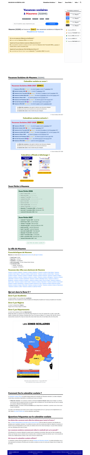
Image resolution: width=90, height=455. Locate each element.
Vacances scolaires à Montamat (21, 278)
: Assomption (29, 232)
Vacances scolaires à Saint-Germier (29, 274)
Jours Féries (35, 18)
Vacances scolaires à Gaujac (54, 275)
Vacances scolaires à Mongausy (45, 277)
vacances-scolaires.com (16, 2)
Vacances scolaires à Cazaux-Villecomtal (17, 285)
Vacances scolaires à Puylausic (21, 280)
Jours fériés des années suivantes (35, 242)
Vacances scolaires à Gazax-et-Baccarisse (53, 285)
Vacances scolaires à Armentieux (16, 283)
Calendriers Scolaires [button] (49, 2)
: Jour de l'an (30, 220)
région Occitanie (39, 254)
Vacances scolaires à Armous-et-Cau (32, 283)
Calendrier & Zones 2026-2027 (26, 180)
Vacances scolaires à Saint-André (46, 272)
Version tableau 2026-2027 (57, 114)
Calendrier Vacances (27, 18)
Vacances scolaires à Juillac (15, 286)
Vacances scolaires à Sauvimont (54, 282)
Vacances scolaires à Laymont (15, 277)
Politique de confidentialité (76, 452)
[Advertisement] (35, 64)
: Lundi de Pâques (29, 221)
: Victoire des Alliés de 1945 (32, 225)
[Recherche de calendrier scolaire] (80, 2)
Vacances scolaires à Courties (35, 285)
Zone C (47, 18)
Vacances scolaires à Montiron (30, 272)
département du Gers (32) (27, 254)
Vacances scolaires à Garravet (40, 275)
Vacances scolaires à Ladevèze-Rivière (32, 286)
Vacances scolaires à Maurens (15, 272)
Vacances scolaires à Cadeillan (25, 275)
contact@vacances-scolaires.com (35, 452)
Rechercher (52, 23)
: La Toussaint (31, 208)
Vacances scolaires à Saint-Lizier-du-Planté (40, 280)
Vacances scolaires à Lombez (30, 277)
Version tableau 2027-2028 (57, 151)
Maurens (41, 18)
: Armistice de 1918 (32, 210)
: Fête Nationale (30, 231)
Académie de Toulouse (36, 32)
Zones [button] (60, 2)
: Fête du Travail (29, 223)
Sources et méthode (56, 452)
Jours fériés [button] (68, 2)
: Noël (29, 212)
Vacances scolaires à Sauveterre (39, 282)
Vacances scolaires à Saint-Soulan (23, 282)
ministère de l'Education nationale (41, 440)
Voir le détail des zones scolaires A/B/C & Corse (35, 382)
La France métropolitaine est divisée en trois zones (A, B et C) (25, 422)
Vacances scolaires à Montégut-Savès (39, 278)
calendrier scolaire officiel (16, 396)
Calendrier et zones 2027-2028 (44, 172)
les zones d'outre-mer (19, 411)
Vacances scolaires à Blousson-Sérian (51, 283)
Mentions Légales (65, 452)
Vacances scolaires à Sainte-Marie (46, 274)
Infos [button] (76, 2)
